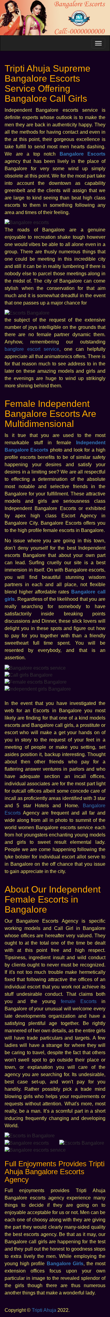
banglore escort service (32, 349)
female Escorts (79, 1001)
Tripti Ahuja (44, 1310)
